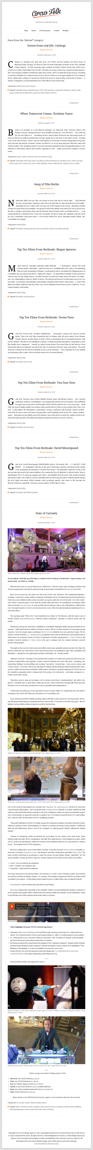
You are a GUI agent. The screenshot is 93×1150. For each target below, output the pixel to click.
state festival (34, 1109)
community (58, 90)
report (34, 1087)
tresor (71, 163)
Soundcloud (48, 1089)
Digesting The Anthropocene (57, 807)
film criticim (49, 229)
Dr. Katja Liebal (34, 640)
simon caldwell (53, 163)
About (33, 30)
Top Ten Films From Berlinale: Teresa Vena (46, 317)
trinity (77, 163)
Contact (56, 30)
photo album (33, 1081)
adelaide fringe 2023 (35, 90)
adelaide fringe (21, 90)
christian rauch (38, 1107)
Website (66, 30)
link (48, 895)
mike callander (41, 163)
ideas (39, 1103)
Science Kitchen (69, 850)
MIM (69, 946)
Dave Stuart (23, 163)
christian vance (65, 161)
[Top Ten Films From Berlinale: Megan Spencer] (46, 255)
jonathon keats (69, 1107)
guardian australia (62, 229)
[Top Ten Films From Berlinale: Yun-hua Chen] (46, 388)
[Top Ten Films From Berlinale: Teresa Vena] (46, 323)
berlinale (19, 229)
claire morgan (77, 161)
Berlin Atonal (70, 589)
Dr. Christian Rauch (34, 635)
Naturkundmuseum (27, 619)
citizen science (50, 1107)
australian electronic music (26, 161)
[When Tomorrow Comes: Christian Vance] (46, 119)
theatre (33, 86)
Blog (26, 30)
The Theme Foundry (52, 1144)
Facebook (31, 1092)
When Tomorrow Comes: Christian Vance (46, 113)
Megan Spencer (46, 50)
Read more (74, 103)
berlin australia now (51, 161)
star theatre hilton (43, 93)
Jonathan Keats (51, 810)
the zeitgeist (64, 163)
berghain (39, 161)
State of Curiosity (46, 513)
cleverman (40, 229)
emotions (59, 1107)
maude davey (19, 93)
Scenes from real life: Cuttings (46, 45)
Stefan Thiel (76, 852)
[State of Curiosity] (46, 519)
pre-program (26, 605)
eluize (33, 163)
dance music (13, 163)
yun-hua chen (29, 427)
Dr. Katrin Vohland (74, 637)
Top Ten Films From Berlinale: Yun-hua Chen (46, 382)
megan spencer (29, 296)
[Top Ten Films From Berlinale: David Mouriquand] (46, 453)
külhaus (78, 1107)
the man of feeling (47, 1109)
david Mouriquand (31, 492)
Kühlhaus (24, 581)
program (35, 1079)
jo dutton (73, 90)
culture (24, 157)
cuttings (66, 90)
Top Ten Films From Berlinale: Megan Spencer (46, 249)
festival (19, 86)
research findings (28, 932)
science (44, 1103)
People (49, 157)
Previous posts (44, 30)
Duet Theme (38, 1144)
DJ (29, 163)
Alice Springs (49, 90)
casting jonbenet (30, 229)
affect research (21, 1107)
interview (26, 86)
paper (25, 938)
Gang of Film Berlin (46, 184)
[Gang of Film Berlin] (46, 190)
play (35, 93)
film (24, 225)
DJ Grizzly (48, 632)
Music (44, 157)
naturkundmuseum (16, 1109)
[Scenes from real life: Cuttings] (46, 51)
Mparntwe (29, 93)
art (17, 1103)
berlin (18, 157)
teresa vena (28, 362)
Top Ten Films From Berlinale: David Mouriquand (46, 448)
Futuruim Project (30, 852)
